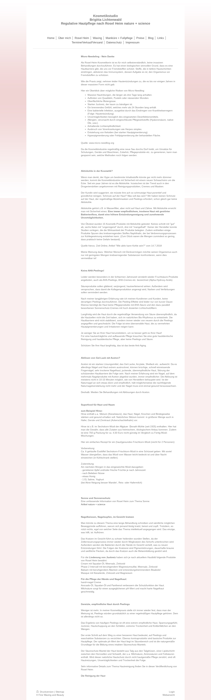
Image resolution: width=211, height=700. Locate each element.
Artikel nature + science (93, 504)
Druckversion (46, 691)
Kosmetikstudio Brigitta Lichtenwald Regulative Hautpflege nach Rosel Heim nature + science (105, 19)
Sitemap (60, 691)
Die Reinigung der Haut (93, 675)
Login (172, 691)
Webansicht (169, 695)
